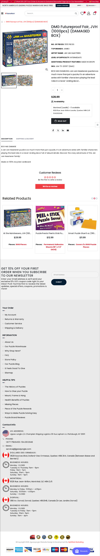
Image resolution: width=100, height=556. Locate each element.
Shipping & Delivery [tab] (25, 139)
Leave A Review (62, 5)
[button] (92, 198)
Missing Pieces (11, 404)
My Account (10, 314)
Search (76, 13)
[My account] (88, 13)
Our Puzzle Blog (12, 364)
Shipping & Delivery (14, 328)
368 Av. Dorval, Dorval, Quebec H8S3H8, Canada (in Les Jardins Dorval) (43, 500)
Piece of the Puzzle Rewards (18, 408)
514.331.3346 (27, 442)
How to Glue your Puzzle (16, 391)
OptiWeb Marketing (76, 542)
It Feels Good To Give (15, 368)
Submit (59, 282)
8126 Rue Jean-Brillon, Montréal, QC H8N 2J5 (31, 481)
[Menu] (2, 13)
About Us (9, 342)
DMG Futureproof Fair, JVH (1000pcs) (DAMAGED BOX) (74, 31)
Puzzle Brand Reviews (15, 417)
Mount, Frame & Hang (15, 395)
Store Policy (10, 359)
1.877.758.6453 (13, 442)
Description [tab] (6, 139)
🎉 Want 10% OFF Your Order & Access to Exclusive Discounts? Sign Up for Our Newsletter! (43, 1)
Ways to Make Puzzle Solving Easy (21, 413)
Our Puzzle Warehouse (15, 346)
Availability (59, 101)
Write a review (50, 186)
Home (2, 22)
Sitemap (9, 372)
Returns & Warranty (14, 319)
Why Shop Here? (13, 350)
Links (79, 5)
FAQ (7, 355)
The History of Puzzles (15, 386)
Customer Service (13, 323)
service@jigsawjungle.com (18, 449)
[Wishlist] (82, 13)
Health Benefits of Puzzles (17, 400)
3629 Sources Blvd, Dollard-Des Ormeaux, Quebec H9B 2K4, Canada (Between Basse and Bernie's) (52, 457)
